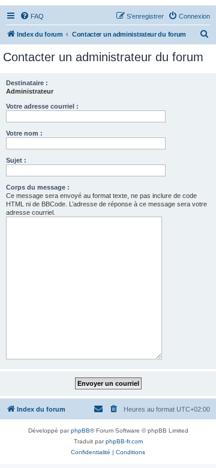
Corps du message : (38, 187)
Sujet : (16, 160)
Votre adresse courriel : (42, 106)
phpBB (80, 430)
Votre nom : (24, 133)
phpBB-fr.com (124, 441)
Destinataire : (27, 82)
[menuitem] (32, 16)
